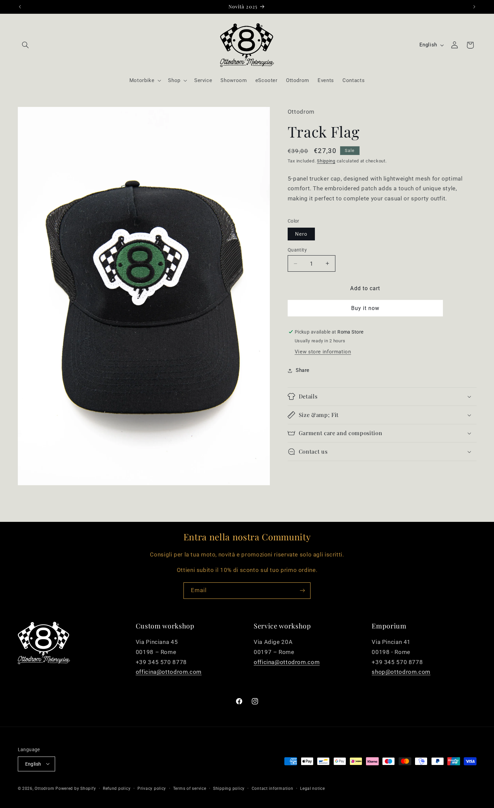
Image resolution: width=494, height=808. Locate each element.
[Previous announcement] (19, 6)
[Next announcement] (474, 6)
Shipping (326, 160)
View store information (323, 352)
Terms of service (189, 788)
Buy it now (365, 308)
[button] (25, 45)
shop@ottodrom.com (401, 671)
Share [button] (303, 370)
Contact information (272, 788)
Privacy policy (151, 788)
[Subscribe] (302, 590)
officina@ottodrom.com (169, 671)
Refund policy (117, 788)
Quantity (297, 250)
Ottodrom (44, 788)
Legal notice (312, 788)
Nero (301, 234)
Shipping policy (229, 788)
